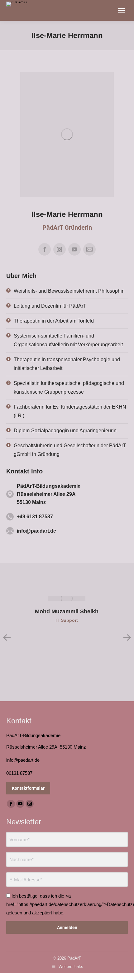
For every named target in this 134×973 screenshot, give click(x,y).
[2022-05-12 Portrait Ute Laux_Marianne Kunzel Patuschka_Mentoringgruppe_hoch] (67, 134)
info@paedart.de (23, 760)
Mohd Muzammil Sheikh (66, 611)
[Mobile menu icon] (121, 10)
